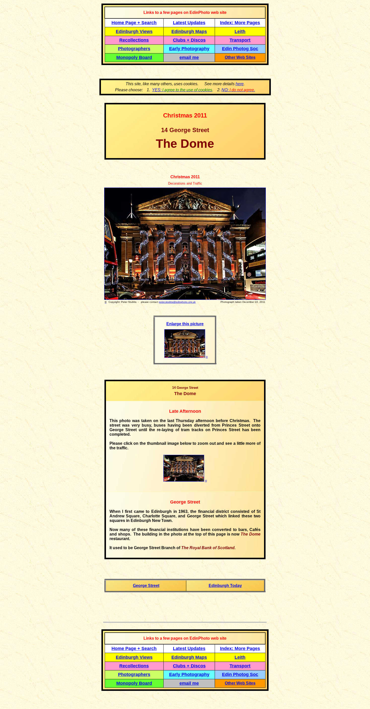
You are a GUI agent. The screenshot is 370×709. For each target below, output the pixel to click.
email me (189, 57)
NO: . (238, 90)
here (240, 84)
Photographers (134, 48)
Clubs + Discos (189, 40)
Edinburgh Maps (189, 31)
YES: (182, 90)
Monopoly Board (134, 57)
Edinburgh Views (134, 31)
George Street (146, 585)
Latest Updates (189, 22)
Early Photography (189, 48)
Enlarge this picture (185, 324)
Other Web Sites (240, 57)
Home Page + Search (134, 22)
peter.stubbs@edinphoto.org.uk (177, 302)
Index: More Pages (240, 22)
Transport (240, 40)
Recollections (134, 40)
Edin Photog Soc (240, 48)
